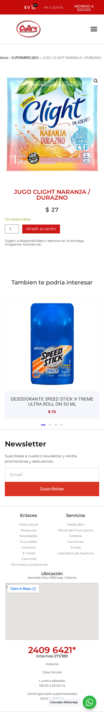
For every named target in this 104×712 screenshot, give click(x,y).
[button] (93, 29)
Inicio (4, 58)
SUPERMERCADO (25, 58)
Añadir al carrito (41, 228)
